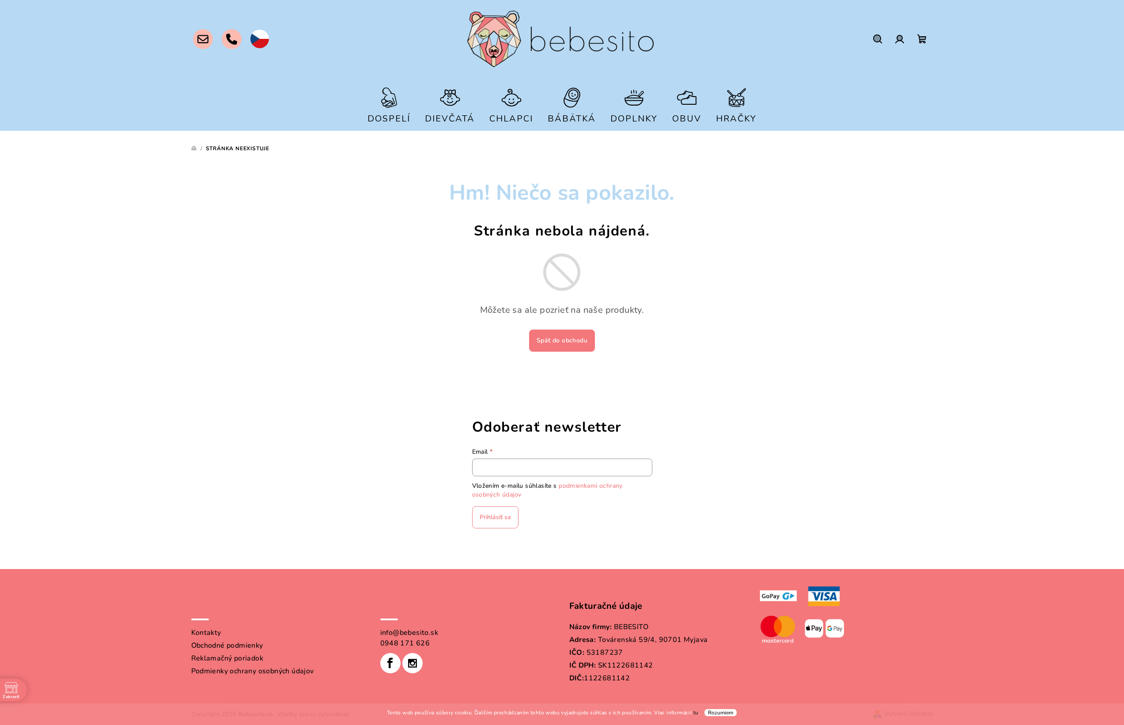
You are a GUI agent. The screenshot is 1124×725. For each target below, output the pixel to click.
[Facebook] (390, 663)
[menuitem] (388, 104)
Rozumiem (720, 712)
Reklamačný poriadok (227, 658)
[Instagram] (412, 663)
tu (696, 712)
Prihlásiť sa (495, 517)
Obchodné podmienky (227, 645)
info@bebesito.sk (409, 633)
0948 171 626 (405, 643)
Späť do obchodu (562, 340)
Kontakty (206, 633)
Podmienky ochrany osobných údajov (252, 671)
